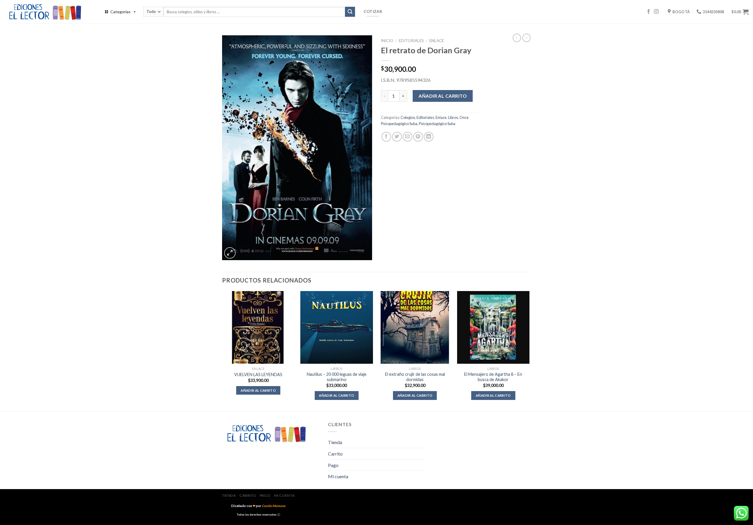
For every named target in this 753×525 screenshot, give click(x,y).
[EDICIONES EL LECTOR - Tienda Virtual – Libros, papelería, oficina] (48, 12)
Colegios (408, 117)
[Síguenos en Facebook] (648, 11)
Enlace (436, 40)
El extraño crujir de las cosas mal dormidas (415, 377)
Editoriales (411, 40)
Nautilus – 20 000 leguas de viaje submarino (336, 377)
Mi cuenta (338, 476)
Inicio (387, 40)
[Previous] (222, 350)
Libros (453, 117)
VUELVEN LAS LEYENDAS (258, 374)
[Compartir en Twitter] (397, 137)
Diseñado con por (258, 506)
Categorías (120, 11)
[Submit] (350, 12)
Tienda (335, 442)
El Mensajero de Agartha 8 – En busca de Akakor (493, 377)
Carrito (335, 453)
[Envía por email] (407, 137)
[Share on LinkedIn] (429, 137)
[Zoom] (230, 253)
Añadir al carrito (443, 96)
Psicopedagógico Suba (437, 123)
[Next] (529, 350)
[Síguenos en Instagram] (656, 11)
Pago (333, 465)
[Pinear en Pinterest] (418, 137)
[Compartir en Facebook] (386, 137)
